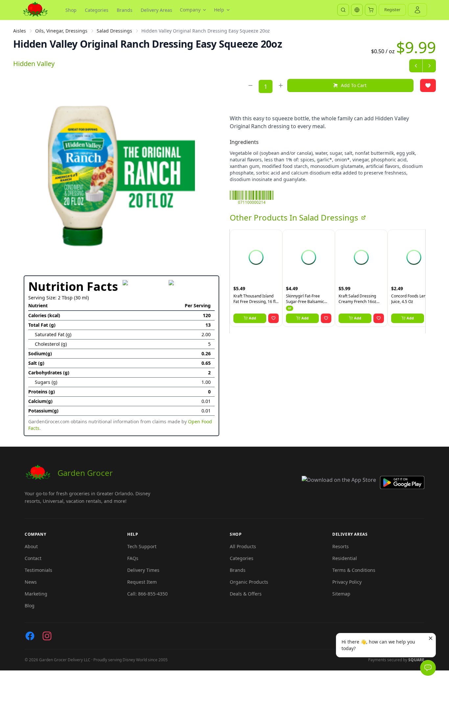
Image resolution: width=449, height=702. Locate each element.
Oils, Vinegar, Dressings (61, 31)
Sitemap (341, 594)
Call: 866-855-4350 (147, 594)
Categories (96, 10)
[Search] (343, 10)
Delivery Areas (156, 10)
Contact (33, 558)
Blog (30, 605)
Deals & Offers (246, 594)
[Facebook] (30, 636)
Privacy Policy (347, 582)
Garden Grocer (85, 472)
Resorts (340, 546)
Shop (71, 10)
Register (392, 9)
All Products (243, 546)
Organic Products (249, 582)
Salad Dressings (114, 31)
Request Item (142, 582)
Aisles (19, 31)
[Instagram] (47, 636)
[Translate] (357, 10)
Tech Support (141, 546)
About (31, 546)
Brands (124, 10)
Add (252, 318)
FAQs (132, 558)
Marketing (36, 594)
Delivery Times (143, 570)
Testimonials (38, 570)
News (31, 582)
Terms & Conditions (353, 570)
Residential (344, 558)
